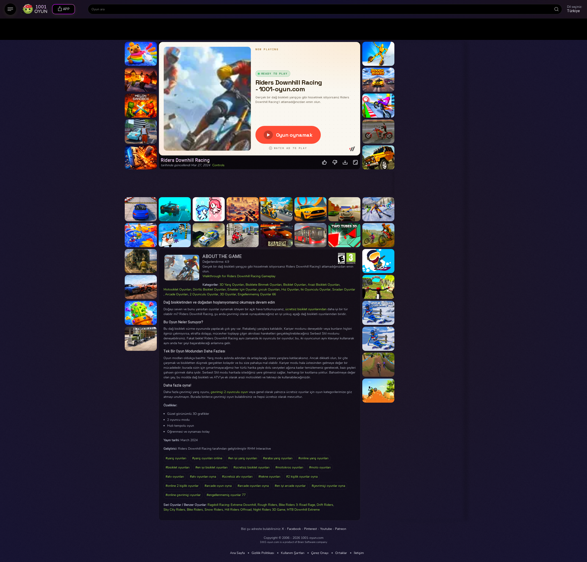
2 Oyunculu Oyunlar (204, 294)
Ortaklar (341, 553)
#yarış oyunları (176, 458)
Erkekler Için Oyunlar (242, 289)
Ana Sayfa (237, 553)
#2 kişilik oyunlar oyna (302, 476)
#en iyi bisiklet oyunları (211, 467)
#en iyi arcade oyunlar (290, 486)
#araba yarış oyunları (277, 458)
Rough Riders (267, 505)
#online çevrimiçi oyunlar (183, 495)
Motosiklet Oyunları (177, 289)
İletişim (359, 553)
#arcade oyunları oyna (253, 486)
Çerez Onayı (319, 553)
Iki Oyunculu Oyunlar (316, 289)
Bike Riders (195, 509)
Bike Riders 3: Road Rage (297, 505)
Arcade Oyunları (176, 294)
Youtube (326, 529)
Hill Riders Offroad (238, 509)
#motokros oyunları (289, 467)
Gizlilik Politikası (263, 553)
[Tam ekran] (355, 162)
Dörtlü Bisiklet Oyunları (209, 289)
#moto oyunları (320, 467)
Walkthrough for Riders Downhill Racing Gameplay (238, 276)
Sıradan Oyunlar (343, 289)
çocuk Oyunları (269, 289)
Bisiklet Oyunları (294, 284)
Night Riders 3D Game (269, 509)
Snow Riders (214, 509)
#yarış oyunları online (207, 458)
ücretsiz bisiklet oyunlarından (306, 309)
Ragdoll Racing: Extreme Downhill (232, 505)
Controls (218, 165)
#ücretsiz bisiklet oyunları (251, 467)
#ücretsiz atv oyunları (237, 476)
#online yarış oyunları (313, 458)
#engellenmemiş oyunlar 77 (226, 495)
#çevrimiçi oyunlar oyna (328, 486)
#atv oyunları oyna (203, 476)
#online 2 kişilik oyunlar (182, 486)
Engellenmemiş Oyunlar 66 (257, 294)
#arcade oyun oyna (218, 486)
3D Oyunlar (228, 294)
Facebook (294, 529)
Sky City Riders (174, 509)
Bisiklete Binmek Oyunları (264, 284)
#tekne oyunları (269, 476)
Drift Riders (325, 505)
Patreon (340, 529)
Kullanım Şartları (292, 553)
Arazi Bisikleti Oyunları (324, 284)
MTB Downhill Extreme (303, 509)
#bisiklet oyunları (177, 467)
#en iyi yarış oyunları (242, 458)
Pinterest (310, 529)
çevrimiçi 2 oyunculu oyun (229, 392)
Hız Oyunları (290, 289)
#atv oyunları (175, 476)
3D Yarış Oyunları (231, 284)
